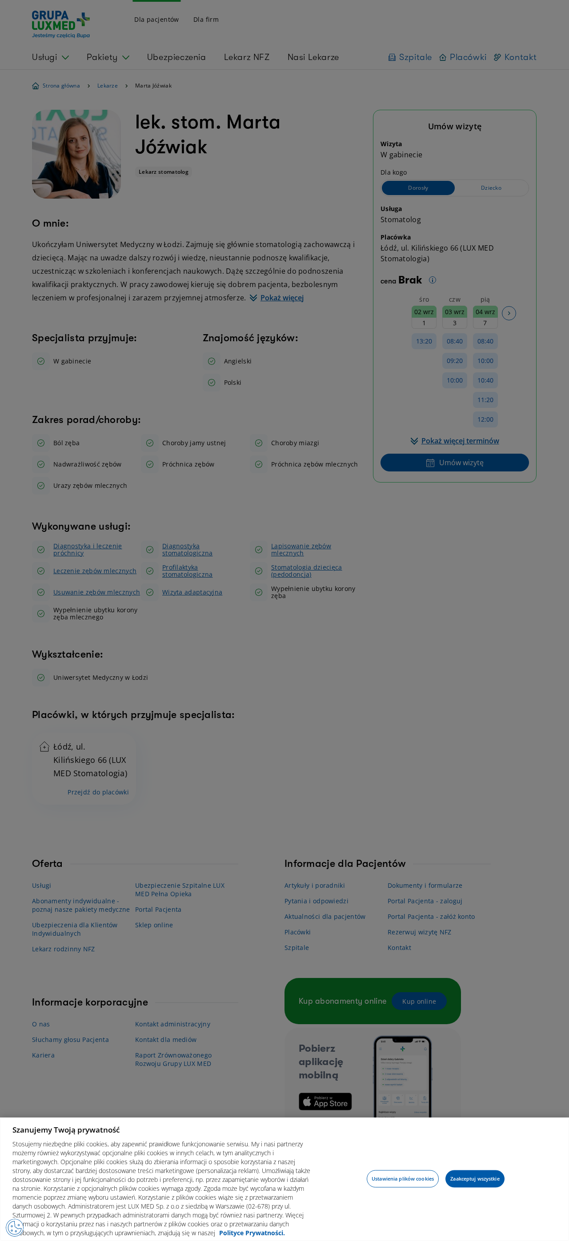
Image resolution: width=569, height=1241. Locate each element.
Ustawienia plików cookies (403, 1178)
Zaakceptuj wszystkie (474, 1178)
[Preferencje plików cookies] (15, 1228)
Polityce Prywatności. (252, 1232)
